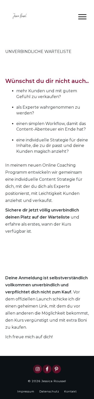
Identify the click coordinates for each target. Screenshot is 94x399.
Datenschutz (49, 391)
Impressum (25, 391)
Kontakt (70, 391)
